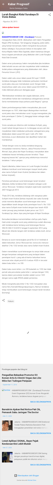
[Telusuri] (49, 5)
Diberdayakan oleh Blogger (28, 475)
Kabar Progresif (18, 4)
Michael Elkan (32, 480)
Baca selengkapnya (40, 402)
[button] (49, 15)
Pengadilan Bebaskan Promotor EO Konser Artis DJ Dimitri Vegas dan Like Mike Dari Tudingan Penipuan (21, 378)
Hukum (11, 301)
